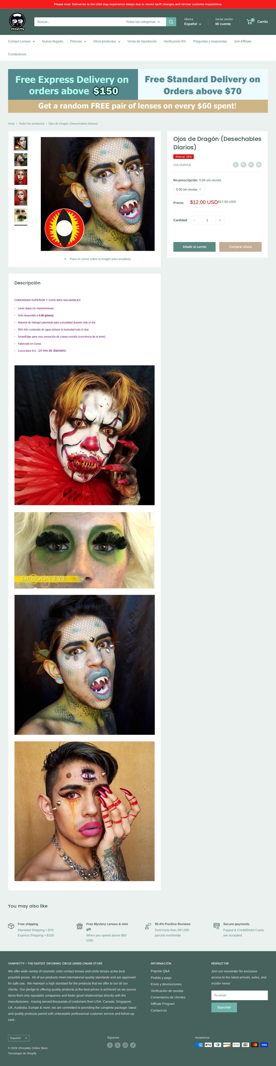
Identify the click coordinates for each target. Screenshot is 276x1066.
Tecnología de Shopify (22, 1053)
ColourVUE (182, 165)
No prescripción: (197, 180)
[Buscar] (171, 21)
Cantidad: (180, 220)
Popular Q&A (160, 971)
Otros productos (104, 41)
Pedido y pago (161, 977)
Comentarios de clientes (168, 997)
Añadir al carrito (194, 246)
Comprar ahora (240, 246)
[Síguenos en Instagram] (125, 1045)
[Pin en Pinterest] (243, 164)
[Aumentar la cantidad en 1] (220, 220)
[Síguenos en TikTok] (133, 1045)
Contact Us (159, 1010)
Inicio (11, 123)
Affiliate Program (163, 1003)
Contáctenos (17, 54)
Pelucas (76, 41)
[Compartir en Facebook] (236, 164)
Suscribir (224, 1007)
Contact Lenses (19, 41)
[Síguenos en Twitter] (117, 1045)
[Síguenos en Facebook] (110, 1045)
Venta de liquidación (142, 41)
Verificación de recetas (167, 991)
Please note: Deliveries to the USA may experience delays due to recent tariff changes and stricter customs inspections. (138, 4)
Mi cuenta (223, 24)
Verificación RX (175, 41)
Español (15, 1038)
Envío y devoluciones (166, 984)
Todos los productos (31, 123)
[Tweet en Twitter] (251, 164)
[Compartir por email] (259, 164)
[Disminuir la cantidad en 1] (194, 220)
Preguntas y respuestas (210, 41)
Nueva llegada (52, 41)
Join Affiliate (242, 41)
